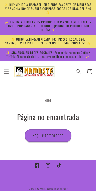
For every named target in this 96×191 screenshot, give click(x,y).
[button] (6, 71)
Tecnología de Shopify (57, 189)
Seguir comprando (48, 135)
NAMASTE (41, 189)
